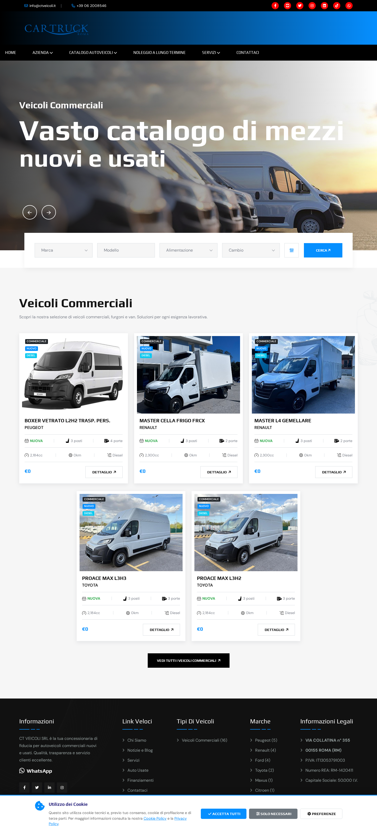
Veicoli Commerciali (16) (204, 740)
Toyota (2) (264, 770)
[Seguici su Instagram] (62, 787)
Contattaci (247, 52)
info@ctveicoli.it (42, 5)
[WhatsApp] (349, 5)
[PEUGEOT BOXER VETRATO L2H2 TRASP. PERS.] (73, 374)
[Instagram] (312, 5)
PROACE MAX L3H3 (104, 578)
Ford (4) (262, 760)
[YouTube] (287, 5)
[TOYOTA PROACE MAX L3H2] (245, 532)
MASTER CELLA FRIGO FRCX (172, 420)
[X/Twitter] (299, 5)
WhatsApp (39, 771)
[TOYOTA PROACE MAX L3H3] (131, 532)
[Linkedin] (324, 5)
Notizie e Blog (140, 750)
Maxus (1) (264, 780)
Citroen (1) (264, 790)
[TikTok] (336, 5)
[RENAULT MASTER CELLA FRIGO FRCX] (188, 374)
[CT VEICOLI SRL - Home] (57, 27)
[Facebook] (275, 5)
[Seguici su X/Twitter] (37, 787)
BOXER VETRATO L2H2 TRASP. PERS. (67, 420)
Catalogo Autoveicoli (91, 52)
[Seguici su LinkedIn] (49, 787)
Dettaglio (102, 472)
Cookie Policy (155, 818)
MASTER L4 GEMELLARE (282, 420)
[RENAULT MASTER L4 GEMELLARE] (303, 374)
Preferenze (323, 814)
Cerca (321, 250)
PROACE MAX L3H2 (219, 578)
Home (10, 52)
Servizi (209, 52)
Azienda (41, 52)
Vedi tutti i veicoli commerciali (187, 660)
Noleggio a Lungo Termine (159, 52)
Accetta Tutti (226, 814)
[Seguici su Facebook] (24, 787)
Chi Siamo (136, 740)
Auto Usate (137, 770)
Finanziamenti (140, 780)
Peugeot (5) (266, 740)
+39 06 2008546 (91, 5)
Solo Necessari (275, 814)
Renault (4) (265, 750)
